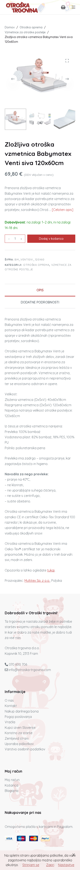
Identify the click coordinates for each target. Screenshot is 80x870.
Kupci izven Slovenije (20, 727)
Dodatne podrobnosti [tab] (40, 302)
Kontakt (11, 706)
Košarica (11, 785)
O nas (9, 700)
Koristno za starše (18, 733)
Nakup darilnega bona (22, 711)
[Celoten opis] (62, 210)
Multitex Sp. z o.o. (37, 580)
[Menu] (73, 7)
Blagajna (11, 791)
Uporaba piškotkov (19, 744)
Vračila (10, 722)
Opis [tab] (40, 290)
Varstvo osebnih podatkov (25, 749)
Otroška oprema (36, 264)
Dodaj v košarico (51, 239)
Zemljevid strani (17, 738)
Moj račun (12, 780)
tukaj (51, 570)
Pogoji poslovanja (18, 717)
